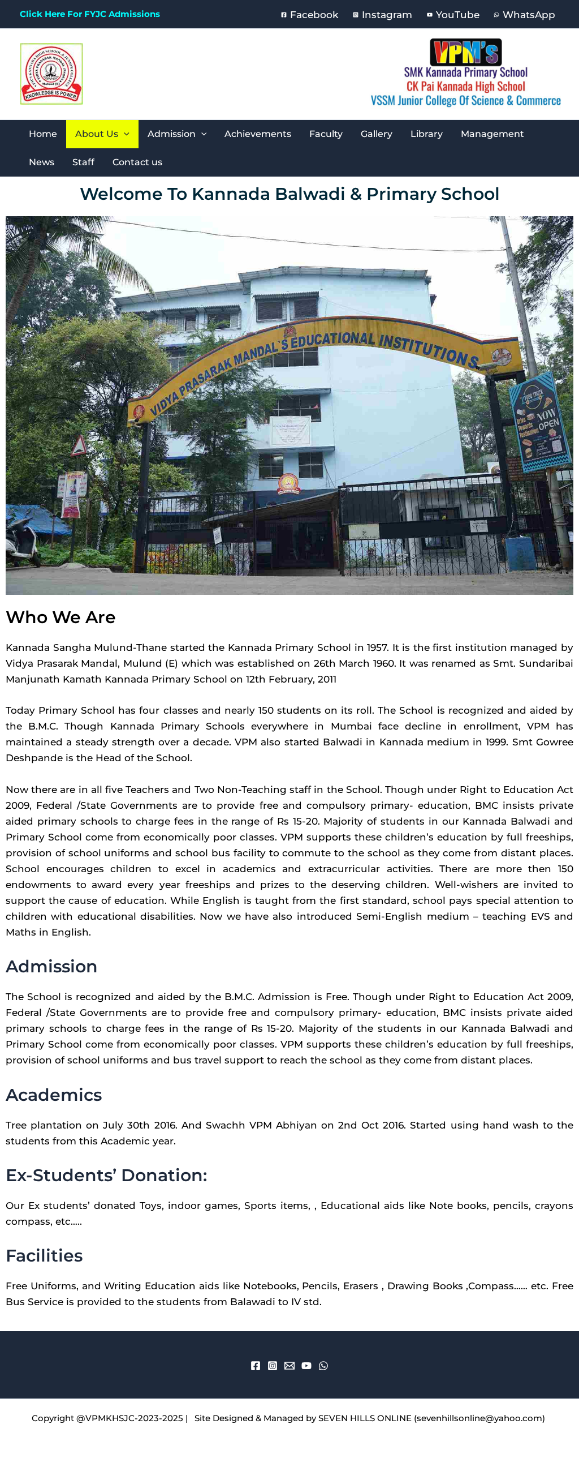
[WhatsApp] (323, 1366)
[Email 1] (289, 1366)
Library (427, 133)
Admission (172, 133)
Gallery (376, 133)
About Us (96, 133)
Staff (83, 162)
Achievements (257, 133)
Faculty (326, 133)
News (41, 162)
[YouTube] (306, 1366)
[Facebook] (255, 1366)
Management (492, 133)
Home (43, 133)
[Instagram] (272, 1366)
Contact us (137, 162)
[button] (123, 134)
